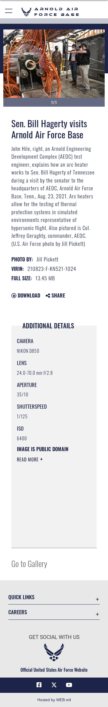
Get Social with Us (54, 637)
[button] (9, 12)
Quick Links (21, 597)
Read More (28, 459)
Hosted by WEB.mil (54, 700)
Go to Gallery (29, 563)
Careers (17, 612)
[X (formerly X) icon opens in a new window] (54, 685)
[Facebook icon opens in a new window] (39, 685)
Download (28, 295)
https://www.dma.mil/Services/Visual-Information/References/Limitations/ (50, 537)
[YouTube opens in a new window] (69, 685)
